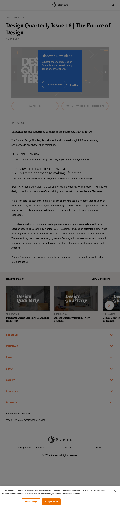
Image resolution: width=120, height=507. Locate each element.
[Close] (115, 491)
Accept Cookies (51, 501)
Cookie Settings (30, 501)
